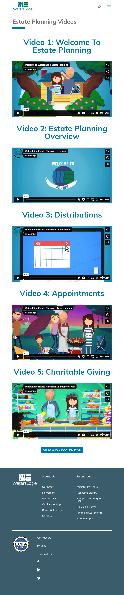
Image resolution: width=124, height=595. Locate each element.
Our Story (48, 487)
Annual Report (85, 518)
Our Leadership (51, 504)
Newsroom (48, 493)
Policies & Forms (86, 507)
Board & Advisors (52, 510)
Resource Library (87, 493)
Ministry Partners (87, 487)
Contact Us (44, 537)
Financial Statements (89, 513)
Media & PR (49, 498)
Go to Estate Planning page (62, 450)
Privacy (41, 546)
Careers (47, 516)
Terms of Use (45, 554)
